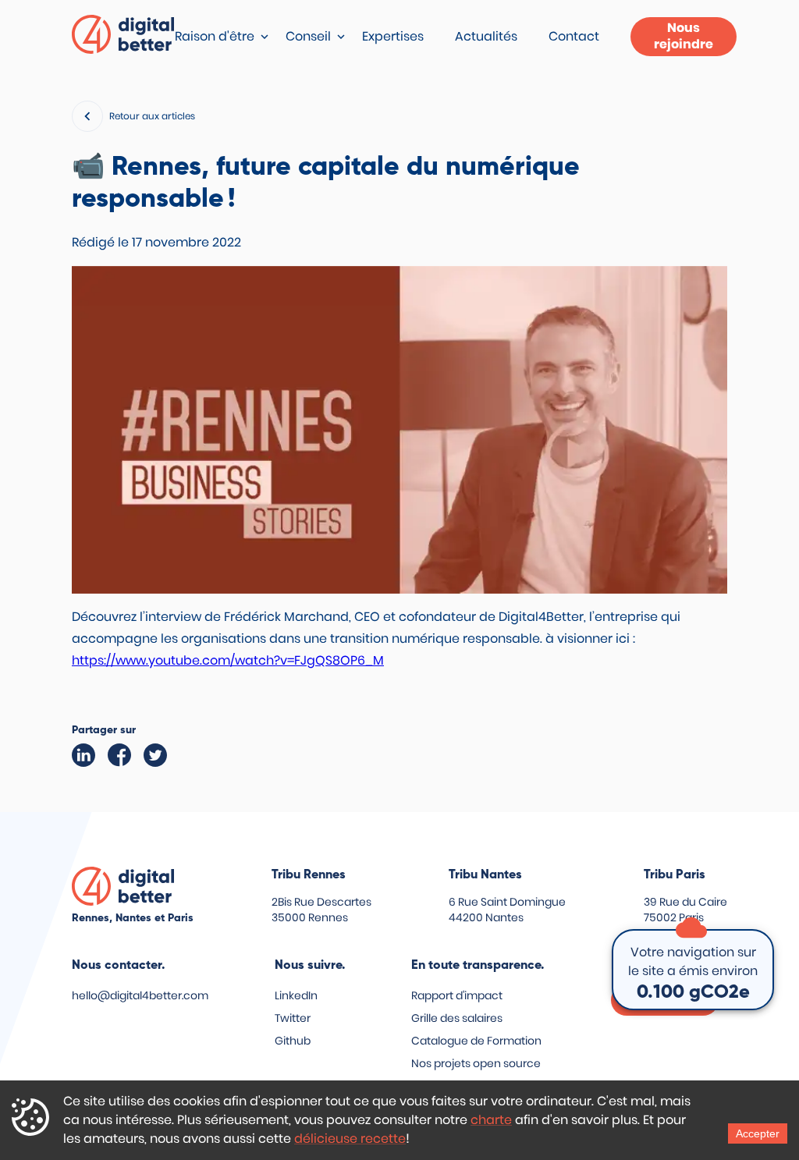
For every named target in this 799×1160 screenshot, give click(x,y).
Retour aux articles (152, 115)
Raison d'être (214, 36)
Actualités (486, 36)
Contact (574, 36)
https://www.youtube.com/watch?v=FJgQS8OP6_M (228, 660)
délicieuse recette (350, 1139)
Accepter (757, 1133)
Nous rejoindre (683, 36)
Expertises (393, 36)
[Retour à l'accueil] (123, 37)
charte (491, 1120)
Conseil (308, 36)
